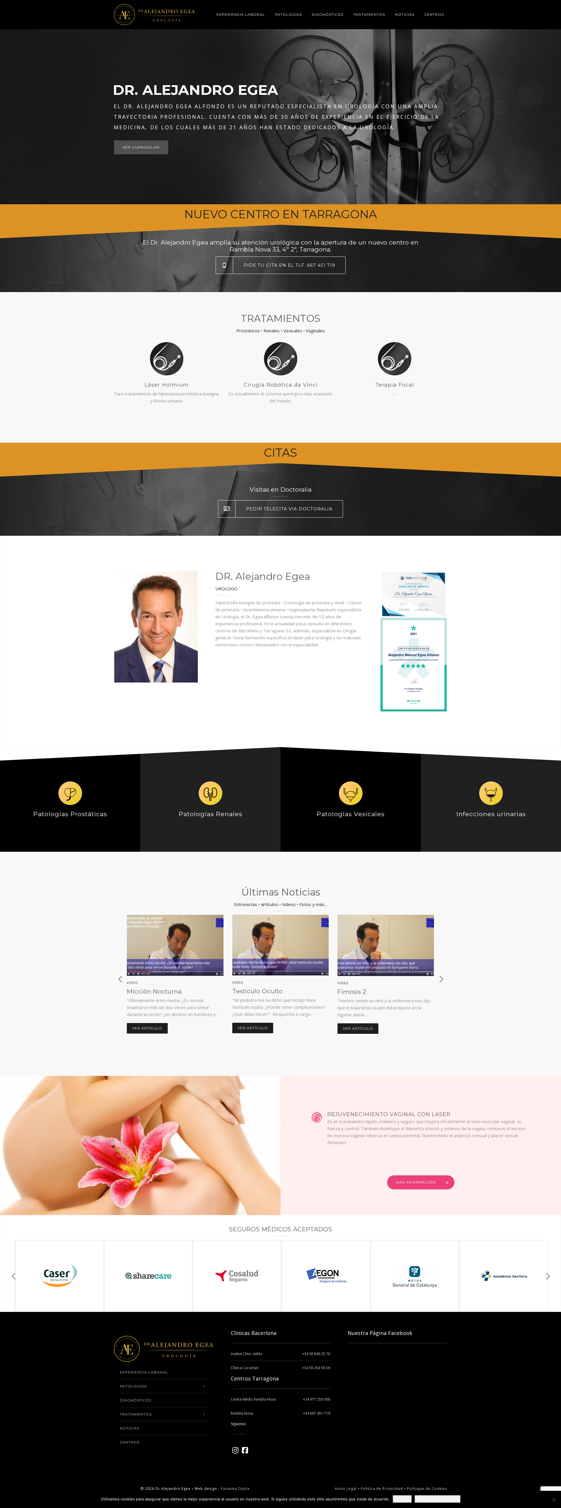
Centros (434, 14)
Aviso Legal (346, 1488)
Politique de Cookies (427, 1488)
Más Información (416, 1182)
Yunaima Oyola (235, 1488)
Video (132, 983)
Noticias (404, 14)
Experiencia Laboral (241, 14)
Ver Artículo (147, 1028)
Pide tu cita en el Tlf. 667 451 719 (289, 265)
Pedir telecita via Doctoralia (289, 509)
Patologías (288, 14)
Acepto (402, 1499)
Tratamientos (369, 14)
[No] (554, 1499)
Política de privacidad (437, 1499)
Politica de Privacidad (381, 1488)
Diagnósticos (327, 14)
